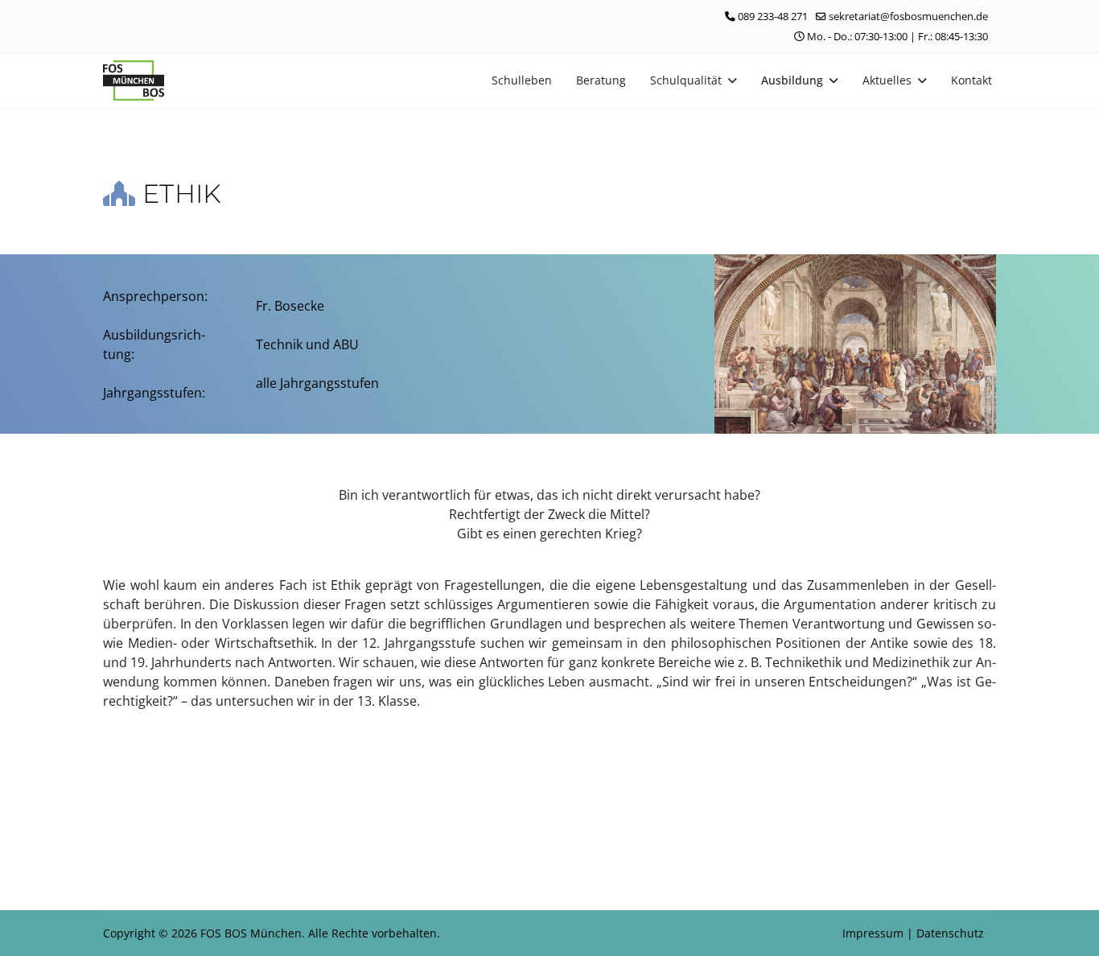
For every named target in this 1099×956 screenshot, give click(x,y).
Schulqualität (686, 80)
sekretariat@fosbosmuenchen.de (908, 16)
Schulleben (522, 80)
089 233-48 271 (773, 16)
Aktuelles (887, 80)
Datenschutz (950, 933)
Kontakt (971, 80)
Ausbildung (792, 80)
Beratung (601, 80)
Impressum (874, 933)
